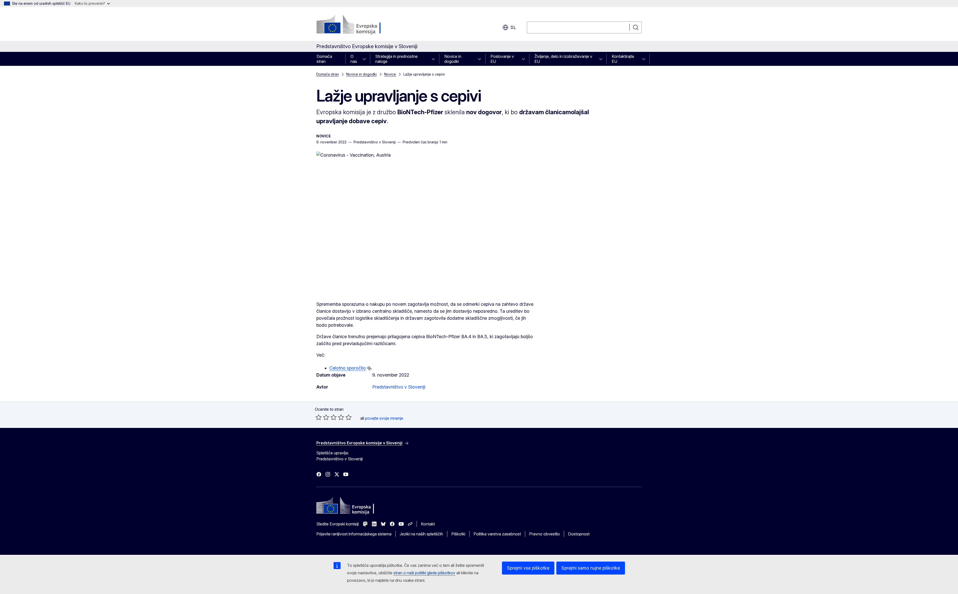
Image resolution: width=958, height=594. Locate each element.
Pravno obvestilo (544, 533)
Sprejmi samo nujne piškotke (590, 568)
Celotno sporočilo (347, 368)
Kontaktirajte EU (623, 59)
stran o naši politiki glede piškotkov (424, 572)
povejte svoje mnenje (384, 418)
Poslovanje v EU (502, 59)
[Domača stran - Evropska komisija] (356, 25)
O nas (354, 59)
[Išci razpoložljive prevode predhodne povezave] (369, 368)
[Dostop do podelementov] (365, 59)
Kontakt (428, 523)
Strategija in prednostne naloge (396, 59)
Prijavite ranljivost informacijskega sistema (353, 533)
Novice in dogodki (452, 59)
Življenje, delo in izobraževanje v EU (563, 59)
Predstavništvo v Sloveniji (398, 387)
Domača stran (324, 59)
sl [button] (513, 27)
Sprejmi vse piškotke (528, 568)
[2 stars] (322, 417)
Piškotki (458, 533)
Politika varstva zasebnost (497, 533)
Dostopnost (579, 533)
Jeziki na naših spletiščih (421, 533)
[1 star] (318, 417)
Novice (390, 74)
